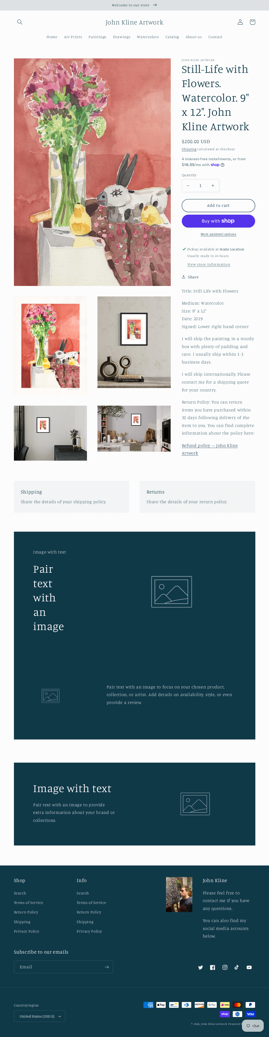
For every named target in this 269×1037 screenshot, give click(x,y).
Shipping (189, 149)
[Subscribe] (107, 966)
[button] (20, 22)
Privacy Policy (26, 931)
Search (20, 893)
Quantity (189, 175)
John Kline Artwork (214, 1023)
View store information (208, 264)
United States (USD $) (37, 1016)
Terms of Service (28, 902)
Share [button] (193, 277)
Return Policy (26, 912)
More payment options (218, 234)
